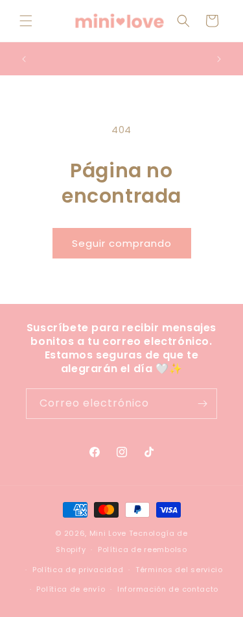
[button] (26, 20)
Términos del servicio (179, 569)
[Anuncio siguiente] (219, 59)
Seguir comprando (122, 243)
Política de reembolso (142, 549)
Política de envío (70, 589)
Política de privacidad (77, 569)
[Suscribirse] (202, 403)
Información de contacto (167, 589)
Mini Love (107, 533)
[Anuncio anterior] (24, 59)
